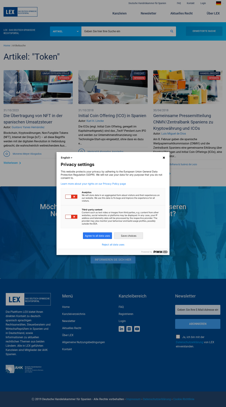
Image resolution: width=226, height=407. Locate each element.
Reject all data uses (113, 244)
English (65, 157)
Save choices (128, 235)
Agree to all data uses (97, 235)
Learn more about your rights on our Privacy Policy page (93, 183)
